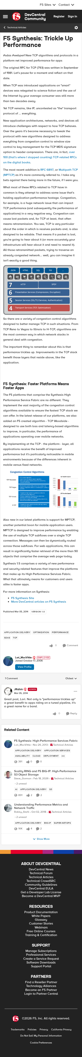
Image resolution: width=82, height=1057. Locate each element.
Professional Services (41, 955)
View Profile (24, 666)
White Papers (41, 916)
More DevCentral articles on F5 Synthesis (38, 601)
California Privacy (61, 1029)
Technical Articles (16, 27)
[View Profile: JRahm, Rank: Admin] (8, 691)
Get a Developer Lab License (41, 892)
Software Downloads (41, 962)
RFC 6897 (47, 169)
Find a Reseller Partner (41, 982)
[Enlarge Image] (41, 290)
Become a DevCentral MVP (41, 896)
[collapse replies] (41, 686)
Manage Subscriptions (41, 951)
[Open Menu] (76, 27)
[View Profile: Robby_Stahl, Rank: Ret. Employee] (8, 808)
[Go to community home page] (29, 16)
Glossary (41, 920)
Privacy (44, 1029)
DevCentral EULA (41, 888)
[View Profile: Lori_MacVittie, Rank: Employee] (8, 661)
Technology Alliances (41, 986)
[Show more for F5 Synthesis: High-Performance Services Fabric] (63, 756)
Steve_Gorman (22, 778)
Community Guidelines (41, 885)
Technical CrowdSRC (41, 881)
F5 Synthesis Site (22, 598)
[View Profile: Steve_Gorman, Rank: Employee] (8, 774)
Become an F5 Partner (41, 990)
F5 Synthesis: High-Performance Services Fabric (46, 740)
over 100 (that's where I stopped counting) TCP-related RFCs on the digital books (40, 157)
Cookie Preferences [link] (41, 1042)
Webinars (41, 927)
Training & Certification (41, 935)
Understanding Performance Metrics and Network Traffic (41, 806)
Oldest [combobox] (71, 678)
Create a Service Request (41, 959)
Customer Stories (41, 923)
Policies (32, 1029)
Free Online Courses (41, 931)
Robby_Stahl (21, 812)
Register (59, 16)
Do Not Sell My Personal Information (41, 1035)
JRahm (18, 689)
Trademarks (17, 1029)
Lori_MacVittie (23, 657)
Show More (43, 839)
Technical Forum (41, 873)
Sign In (72, 16)
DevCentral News (41, 869)
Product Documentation (41, 912)
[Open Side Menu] (5, 16)
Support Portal (41, 966)
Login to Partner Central (41, 994)
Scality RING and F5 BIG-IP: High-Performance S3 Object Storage (45, 773)
